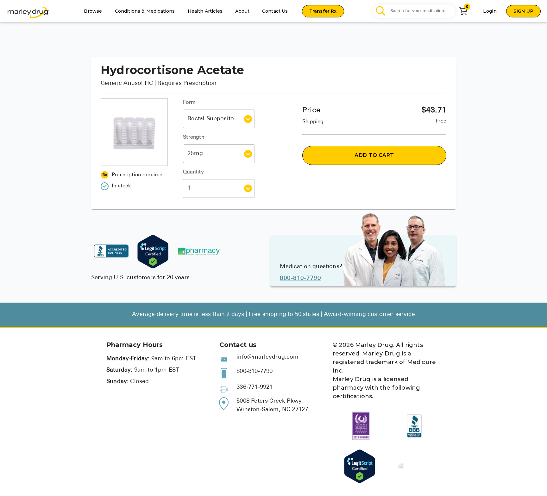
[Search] (380, 11)
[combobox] (214, 118)
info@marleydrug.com (267, 357)
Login (490, 11)
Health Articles (205, 11)
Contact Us (275, 11)
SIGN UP (523, 11)
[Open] (248, 118)
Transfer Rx (323, 11)
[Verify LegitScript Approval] (153, 252)
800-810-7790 (300, 278)
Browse (93, 11)
